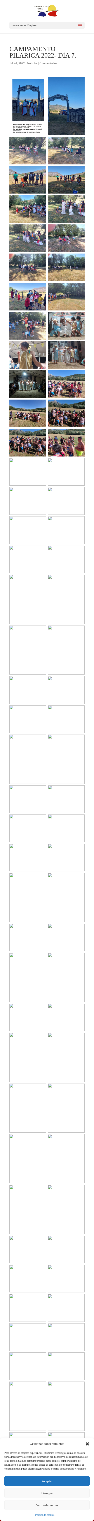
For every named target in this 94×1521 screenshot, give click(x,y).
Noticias (32, 63)
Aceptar (47, 1481)
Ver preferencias (47, 1505)
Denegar (47, 1493)
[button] (87, 1444)
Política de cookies (44, 1514)
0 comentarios (48, 63)
